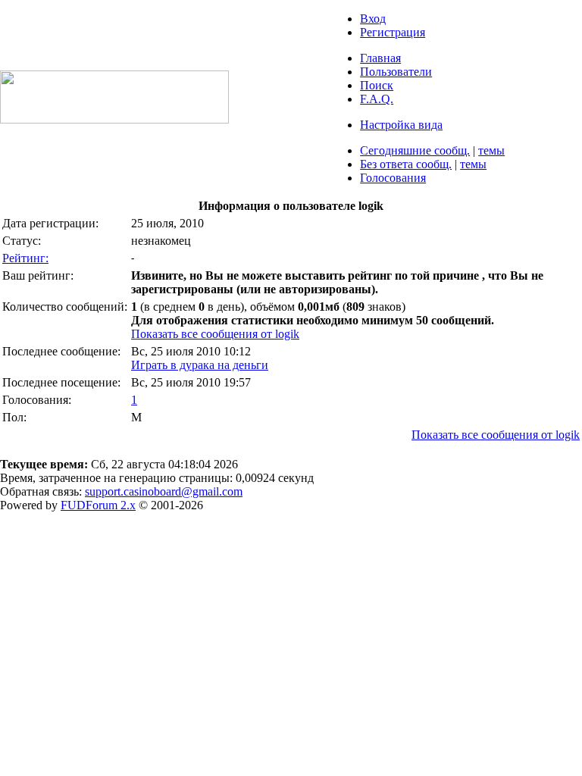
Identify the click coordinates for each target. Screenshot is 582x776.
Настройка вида (401, 124)
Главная (380, 58)
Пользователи (396, 71)
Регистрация (392, 32)
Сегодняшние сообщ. (415, 150)
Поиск (376, 85)
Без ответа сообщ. (406, 164)
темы (491, 150)
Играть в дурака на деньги (199, 364)
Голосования (393, 177)
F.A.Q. (376, 98)
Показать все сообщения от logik (215, 333)
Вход (373, 18)
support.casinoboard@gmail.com (163, 491)
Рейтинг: (25, 258)
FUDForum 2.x (98, 505)
